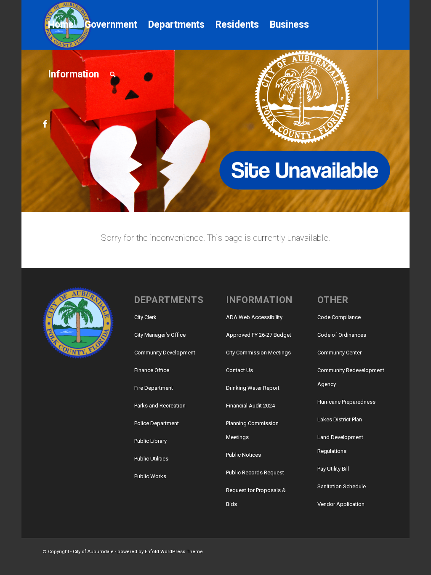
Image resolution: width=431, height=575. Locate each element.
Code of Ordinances (341, 335)
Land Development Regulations (340, 444)
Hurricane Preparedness (346, 402)
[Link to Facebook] (45, 123)
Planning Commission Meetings (252, 430)
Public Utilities (151, 458)
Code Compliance (339, 317)
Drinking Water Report (252, 388)
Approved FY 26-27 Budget (258, 335)
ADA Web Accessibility (254, 317)
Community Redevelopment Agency (350, 377)
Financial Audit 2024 (250, 405)
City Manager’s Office (160, 335)
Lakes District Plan (339, 419)
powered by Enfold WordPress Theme (160, 551)
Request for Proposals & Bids (256, 497)
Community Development (164, 352)
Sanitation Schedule (341, 486)
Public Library (150, 441)
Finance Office (151, 370)
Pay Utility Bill (333, 469)
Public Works (150, 476)
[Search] (112, 74)
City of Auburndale (93, 551)
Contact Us (239, 370)
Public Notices (243, 455)
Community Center (339, 352)
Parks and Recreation (160, 405)
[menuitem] (61, 25)
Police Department (156, 423)
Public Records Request (255, 472)
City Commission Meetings (258, 352)
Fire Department (153, 388)
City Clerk (145, 317)
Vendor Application (340, 504)
